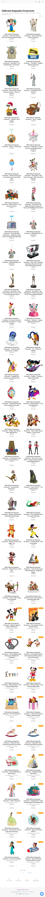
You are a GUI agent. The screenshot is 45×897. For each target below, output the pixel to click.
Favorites (27, 880)
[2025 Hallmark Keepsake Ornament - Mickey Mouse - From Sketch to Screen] (12, 193)
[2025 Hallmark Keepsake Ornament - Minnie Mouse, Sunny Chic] (12, 558)
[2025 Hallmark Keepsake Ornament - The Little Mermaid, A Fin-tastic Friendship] (33, 503)
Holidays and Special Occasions (16, 13)
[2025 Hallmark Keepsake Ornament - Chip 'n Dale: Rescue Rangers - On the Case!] (33, 420)
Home (3, 13)
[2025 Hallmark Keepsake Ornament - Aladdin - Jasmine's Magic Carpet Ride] (33, 365)
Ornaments (33, 13)
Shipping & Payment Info (16, 891)
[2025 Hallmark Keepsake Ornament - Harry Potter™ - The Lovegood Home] (33, 476)
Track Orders (18, 880)
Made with (22, 893)
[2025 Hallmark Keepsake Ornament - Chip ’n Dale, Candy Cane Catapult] (12, 587)
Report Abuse (31, 891)
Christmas (27, 13)
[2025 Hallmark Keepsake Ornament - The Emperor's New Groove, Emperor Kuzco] (12, 447)
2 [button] (23, 872)
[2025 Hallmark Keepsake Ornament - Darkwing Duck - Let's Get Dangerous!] (33, 392)
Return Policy (24, 891)
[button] (3, 2)
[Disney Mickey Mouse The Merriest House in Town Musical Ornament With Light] (33, 587)
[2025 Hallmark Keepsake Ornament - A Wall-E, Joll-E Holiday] (12, 108)
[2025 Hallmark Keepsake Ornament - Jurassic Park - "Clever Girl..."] (12, 476)
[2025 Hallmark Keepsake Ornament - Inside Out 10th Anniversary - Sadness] (12, 338)
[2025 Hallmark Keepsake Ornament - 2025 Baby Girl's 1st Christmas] (33, 222)
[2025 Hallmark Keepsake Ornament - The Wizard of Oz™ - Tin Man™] (33, 79)
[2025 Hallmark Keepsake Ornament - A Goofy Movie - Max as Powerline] (33, 530)
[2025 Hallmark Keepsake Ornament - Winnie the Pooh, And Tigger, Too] (12, 530)
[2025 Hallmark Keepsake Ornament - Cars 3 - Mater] (33, 108)
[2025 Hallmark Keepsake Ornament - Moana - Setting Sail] (12, 135)
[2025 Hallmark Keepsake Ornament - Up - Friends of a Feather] (33, 338)
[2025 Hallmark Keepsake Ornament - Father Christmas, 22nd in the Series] (33, 25)
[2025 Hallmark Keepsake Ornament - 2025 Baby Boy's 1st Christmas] (12, 251)
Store (7, 13)
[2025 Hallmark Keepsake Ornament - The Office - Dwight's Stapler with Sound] (33, 52)
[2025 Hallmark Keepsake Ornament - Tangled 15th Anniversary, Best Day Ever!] (12, 365)
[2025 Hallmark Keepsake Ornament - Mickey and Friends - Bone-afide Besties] (12, 420)
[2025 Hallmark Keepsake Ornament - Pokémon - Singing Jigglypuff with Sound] (33, 309)
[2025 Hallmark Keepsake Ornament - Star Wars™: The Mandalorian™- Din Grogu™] (12, 52)
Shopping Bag (36, 880)
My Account (9, 880)
